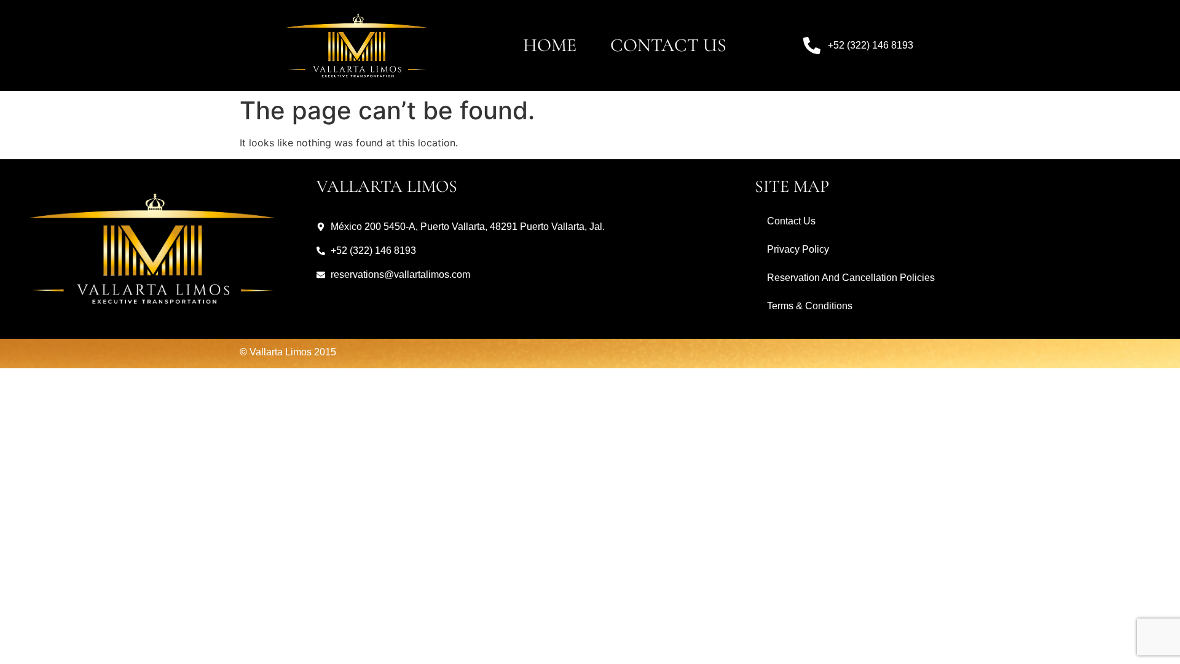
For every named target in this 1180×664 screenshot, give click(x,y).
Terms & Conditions (809, 306)
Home (549, 45)
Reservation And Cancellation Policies (851, 277)
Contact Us (668, 45)
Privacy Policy (798, 249)
